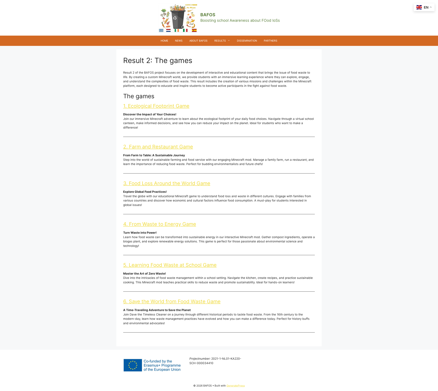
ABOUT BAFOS (198, 40)
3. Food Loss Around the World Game (166, 183)
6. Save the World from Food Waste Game (172, 301)
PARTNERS (270, 40)
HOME (164, 40)
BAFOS (207, 14)
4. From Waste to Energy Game (159, 224)
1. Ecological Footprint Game (156, 106)
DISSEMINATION (247, 40)
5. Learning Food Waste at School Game (170, 265)
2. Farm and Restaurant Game (158, 147)
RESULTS (220, 40)
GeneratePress (236, 385)
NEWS (179, 40)
